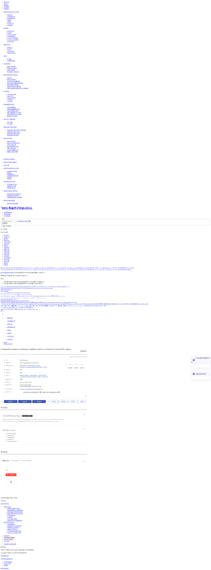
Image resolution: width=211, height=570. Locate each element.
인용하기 (39, 401)
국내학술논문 (11, 16)
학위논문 (10, 15)
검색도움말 (7, 214)
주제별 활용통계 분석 (13, 109)
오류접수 (82, 401)
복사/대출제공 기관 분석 (14, 112)
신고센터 (10, 101)
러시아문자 (7, 258)
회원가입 (6, 2)
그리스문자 (7, 242)
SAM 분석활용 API (12, 150)
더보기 (84, 414)
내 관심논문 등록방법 (13, 81)
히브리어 (6, 247)
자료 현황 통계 (11, 107)
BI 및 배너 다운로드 (13, 71)
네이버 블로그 (8, 562)
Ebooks (9, 172)
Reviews (9, 177)
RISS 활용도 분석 (9, 104)
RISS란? (9, 78)
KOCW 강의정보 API (13, 143)
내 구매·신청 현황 (12, 38)
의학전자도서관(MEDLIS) (14, 520)
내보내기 (54, 401)
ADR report (45, 376)
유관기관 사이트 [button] (9, 522)
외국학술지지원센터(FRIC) (15, 512)
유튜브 (6, 565)
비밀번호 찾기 (11, 53)
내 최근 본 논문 (11, 34)
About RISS (7, 63)
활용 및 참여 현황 (12, 151)
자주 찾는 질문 (11, 94)
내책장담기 (63, 401)
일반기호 (6, 261)
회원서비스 (7, 44)
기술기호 (6, 252)
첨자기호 (6, 254)
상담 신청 (10, 96)
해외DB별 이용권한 (13, 195)
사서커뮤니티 (11, 515)
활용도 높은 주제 (12, 116)
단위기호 (6, 259)
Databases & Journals (9, 181)
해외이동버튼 (5, 568)
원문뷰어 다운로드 (9, 159)
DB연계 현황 (11, 70)
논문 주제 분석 (16, 460)
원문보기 (10, 401)
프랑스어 (6, 244)
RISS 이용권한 (11, 79)
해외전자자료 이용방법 (14, 86)
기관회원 (10, 517)
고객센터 (6, 7)
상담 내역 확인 (11, 98)
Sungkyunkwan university (34, 365)
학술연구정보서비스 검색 (11, 12)
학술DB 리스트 (11, 186)
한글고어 (6, 240)
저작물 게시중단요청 (10, 544)
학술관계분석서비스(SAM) (15, 513)
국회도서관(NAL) (12, 529)
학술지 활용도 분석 (12, 111)
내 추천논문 (10, 31)
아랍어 (6, 264)
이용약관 (6, 535)
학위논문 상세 (8, 344)
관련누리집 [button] (7, 506)
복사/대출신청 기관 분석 (14, 114)
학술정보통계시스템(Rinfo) (15, 510)
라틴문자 (6, 256)
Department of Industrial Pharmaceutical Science (31, 367)
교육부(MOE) (11, 524)
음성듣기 (24, 401)
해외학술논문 (11, 18)
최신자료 (10, 122)
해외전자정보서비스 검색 (11, 168)
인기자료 (10, 124)
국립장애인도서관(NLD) (14, 526)
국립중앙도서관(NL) (13, 527)
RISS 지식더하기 (12, 68)
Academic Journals (12, 171)
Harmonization (33, 375)
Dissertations (10, 174)
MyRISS (6, 5)
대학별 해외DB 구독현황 (14, 197)
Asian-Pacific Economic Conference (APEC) (30, 376)
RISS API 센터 (8, 138)
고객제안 (10, 99)
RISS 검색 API (11, 141)
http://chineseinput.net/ (6, 272)
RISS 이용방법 (11, 66)
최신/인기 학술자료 (9, 119)
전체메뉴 (6, 8)
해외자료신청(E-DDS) (10, 127)
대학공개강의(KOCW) (13, 508)
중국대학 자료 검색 (12, 135)
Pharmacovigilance (24, 375)
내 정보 (9, 59)
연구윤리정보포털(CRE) (14, 531)
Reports (9, 178)
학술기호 (6, 251)
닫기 (2, 310)
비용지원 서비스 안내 (13, 131)
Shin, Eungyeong (24, 360)
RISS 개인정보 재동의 (10, 162)
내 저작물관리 (11, 36)
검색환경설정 (11, 60)
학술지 (9, 20)
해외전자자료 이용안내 (10, 191)
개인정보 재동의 (9, 539)
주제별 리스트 (11, 188)
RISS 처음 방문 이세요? (11, 75)
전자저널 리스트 (12, 184)
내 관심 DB (10, 41)
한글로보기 (83, 351)
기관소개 (6, 541)
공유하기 (73, 401)
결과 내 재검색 (7, 226)
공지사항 (6, 165)
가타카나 (6, 237)
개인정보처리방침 (9, 537)
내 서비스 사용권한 (12, 40)
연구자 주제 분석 (27, 460)
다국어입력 (7, 216)
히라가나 (6, 235)
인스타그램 (7, 563)
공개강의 (10, 25)
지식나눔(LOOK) (12, 519)
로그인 (6, 4)
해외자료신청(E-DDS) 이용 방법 (16, 130)
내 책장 (9, 33)
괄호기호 (6, 249)
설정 (5, 56)
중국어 (6, 238)
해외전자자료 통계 (9, 200)
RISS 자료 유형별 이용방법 (15, 83)
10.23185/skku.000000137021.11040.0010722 (31, 389)
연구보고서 (10, 23)
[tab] (6, 460)
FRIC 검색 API (11, 148)
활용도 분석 (6, 460)
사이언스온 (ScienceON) (14, 532)
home (5, 342)
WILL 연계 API (11, 145)
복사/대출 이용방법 (12, 85)
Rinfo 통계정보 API (12, 146)
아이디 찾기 (10, 51)
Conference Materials (12, 175)
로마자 (6, 263)
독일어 (6, 245)
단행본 (9, 22)
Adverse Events (42, 375)
